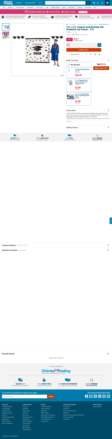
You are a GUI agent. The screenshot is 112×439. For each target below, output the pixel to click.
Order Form (25, 413)
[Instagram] (108, 396)
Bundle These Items (72, 60)
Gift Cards (4, 415)
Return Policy (26, 415)
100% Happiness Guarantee (47, 417)
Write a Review (75, 34)
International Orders (27, 421)
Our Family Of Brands (46, 419)
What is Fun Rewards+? (7, 423)
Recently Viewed (8, 353)
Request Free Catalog (7, 413)
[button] (37, 49)
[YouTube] (104, 396)
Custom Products (97, 406)
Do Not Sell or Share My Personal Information (73, 415)
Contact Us (25, 406)
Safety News (66, 413)
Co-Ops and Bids (6, 408)
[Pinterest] (95, 396)
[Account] (102, 3)
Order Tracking (26, 410)
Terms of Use (66, 408)
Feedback (110, 220)
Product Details (71, 110)
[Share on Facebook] (86, 54)
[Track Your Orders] (94, 3)
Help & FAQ (25, 408)
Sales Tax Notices (27, 423)
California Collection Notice (69, 410)
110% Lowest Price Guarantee (48, 415)
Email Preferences (27, 429)
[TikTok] (99, 396)
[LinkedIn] (90, 396)
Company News (44, 421)
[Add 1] (99, 45)
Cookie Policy (66, 419)
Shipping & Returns (72, 127)
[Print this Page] (99, 54)
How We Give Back (45, 408)
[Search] (88, 3)
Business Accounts (6, 410)
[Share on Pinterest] (90, 54)
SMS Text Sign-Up (6, 421)
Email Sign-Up (5, 419)
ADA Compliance (26, 427)
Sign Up (51, 396)
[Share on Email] (95, 54)
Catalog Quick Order (7, 406)
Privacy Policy (66, 406)
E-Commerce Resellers (68, 417)
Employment (44, 410)
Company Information (46, 406)
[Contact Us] (98, 3)
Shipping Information (28, 417)
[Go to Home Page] (67, 24)
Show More (69, 121)
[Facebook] (86, 396)
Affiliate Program (45, 413)
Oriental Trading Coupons (8, 417)
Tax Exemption (26, 425)
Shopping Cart (26, 419)
